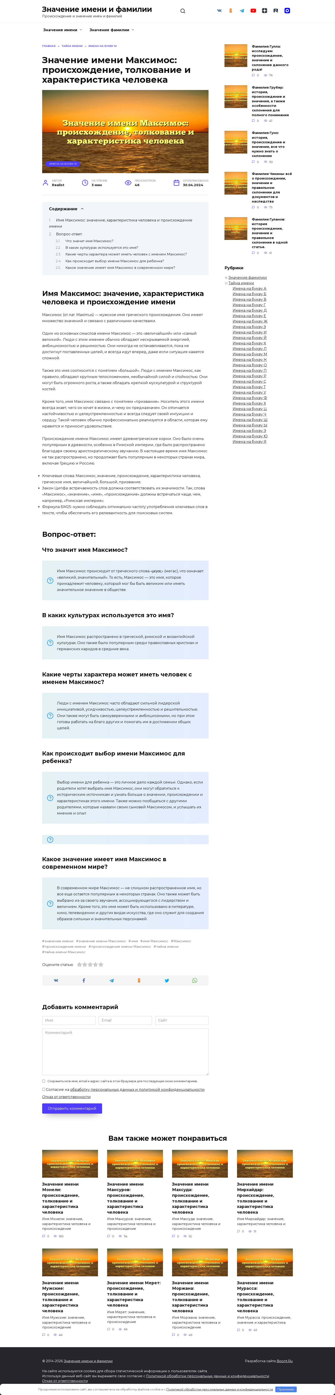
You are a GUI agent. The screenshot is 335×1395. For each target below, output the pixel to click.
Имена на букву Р (249, 376)
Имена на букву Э (249, 431)
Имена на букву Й (250, 338)
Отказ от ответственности (66, 1097)
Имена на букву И (250, 332)
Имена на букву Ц (250, 409)
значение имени (59, 941)
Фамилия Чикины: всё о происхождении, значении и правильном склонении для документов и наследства (272, 188)
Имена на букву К (249, 343)
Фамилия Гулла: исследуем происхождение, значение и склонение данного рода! (270, 58)
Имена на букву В (249, 299)
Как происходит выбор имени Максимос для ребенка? (114, 261)
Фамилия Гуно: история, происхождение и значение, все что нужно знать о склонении (268, 144)
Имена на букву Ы (250, 425)
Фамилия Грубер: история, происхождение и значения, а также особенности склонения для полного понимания (270, 101)
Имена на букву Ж (250, 321)
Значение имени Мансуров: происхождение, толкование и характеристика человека (125, 1198)
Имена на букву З (249, 327)
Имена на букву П (250, 370)
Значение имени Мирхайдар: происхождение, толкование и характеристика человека (255, 1198)
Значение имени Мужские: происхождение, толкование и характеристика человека (60, 1296)
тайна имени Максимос (65, 952)
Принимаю (286, 1389)
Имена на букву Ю (250, 436)
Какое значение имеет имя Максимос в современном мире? (120, 268)
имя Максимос (155, 941)
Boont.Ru (285, 1361)
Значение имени (60, 30)
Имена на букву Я (249, 441)
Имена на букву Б (249, 294)
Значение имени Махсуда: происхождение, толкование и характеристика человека (190, 1198)
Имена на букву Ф (250, 398)
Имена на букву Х (249, 403)
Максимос (182, 941)
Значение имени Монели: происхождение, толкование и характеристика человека (60, 1198)
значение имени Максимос (102, 941)
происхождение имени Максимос (121, 947)
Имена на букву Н (250, 359)
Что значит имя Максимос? (89, 241)
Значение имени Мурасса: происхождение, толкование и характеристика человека (255, 1296)
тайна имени (167, 947)
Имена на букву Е (249, 316)
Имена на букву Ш (250, 420)
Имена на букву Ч (249, 414)
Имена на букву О (250, 365)
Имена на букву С (249, 381)
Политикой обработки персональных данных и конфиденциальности (207, 1376)
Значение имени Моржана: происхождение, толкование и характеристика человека (190, 1296)
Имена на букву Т (249, 387)
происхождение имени (65, 947)
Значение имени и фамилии (97, 9)
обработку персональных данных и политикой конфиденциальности (137, 1089)
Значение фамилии (109, 30)
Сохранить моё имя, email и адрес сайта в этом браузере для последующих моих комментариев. (122, 1081)
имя (134, 941)
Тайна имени (241, 283)
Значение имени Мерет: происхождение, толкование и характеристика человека (134, 1294)
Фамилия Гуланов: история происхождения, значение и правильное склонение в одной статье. (270, 233)
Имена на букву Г (249, 305)
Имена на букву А (249, 288)
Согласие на (125, 1089)
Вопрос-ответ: (69, 234)
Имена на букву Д (250, 310)
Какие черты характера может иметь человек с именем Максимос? (126, 254)
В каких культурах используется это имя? (101, 248)
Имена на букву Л (250, 349)
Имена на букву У (249, 392)
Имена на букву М (63, 163)
